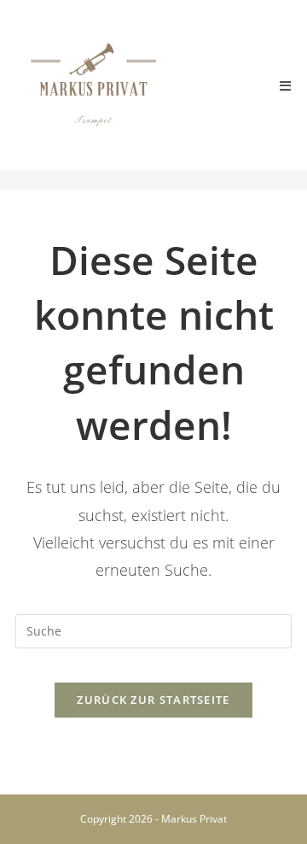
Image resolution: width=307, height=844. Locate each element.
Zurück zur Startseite (153, 699)
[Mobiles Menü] (286, 85)
